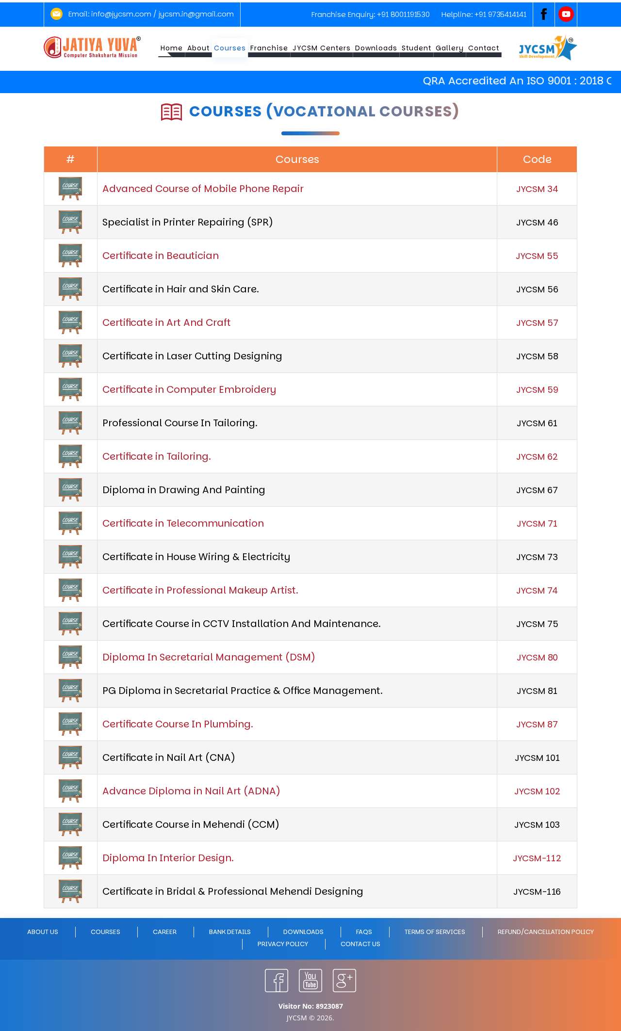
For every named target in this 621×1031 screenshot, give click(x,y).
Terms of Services (435, 931)
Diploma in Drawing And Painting (183, 490)
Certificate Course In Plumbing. (177, 724)
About (198, 48)
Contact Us (360, 944)
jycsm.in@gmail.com (196, 14)
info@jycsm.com (121, 14)
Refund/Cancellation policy (546, 931)
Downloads (376, 48)
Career (165, 931)
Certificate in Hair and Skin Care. (180, 289)
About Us (42, 931)
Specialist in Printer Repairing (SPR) (187, 222)
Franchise (269, 48)
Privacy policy (283, 944)
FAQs (364, 931)
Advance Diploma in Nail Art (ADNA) (191, 791)
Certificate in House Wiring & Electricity (196, 557)
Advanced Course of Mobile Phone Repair (203, 188)
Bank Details (230, 931)
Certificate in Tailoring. (156, 456)
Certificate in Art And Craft (166, 322)
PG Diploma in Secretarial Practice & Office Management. (242, 690)
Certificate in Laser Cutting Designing (192, 356)
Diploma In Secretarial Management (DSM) (208, 657)
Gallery (450, 48)
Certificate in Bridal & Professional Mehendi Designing (232, 891)
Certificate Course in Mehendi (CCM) (190, 824)
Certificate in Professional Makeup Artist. (200, 590)
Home (172, 48)
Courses (230, 48)
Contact (483, 48)
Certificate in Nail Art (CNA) (168, 757)
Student (416, 48)
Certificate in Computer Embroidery (189, 389)
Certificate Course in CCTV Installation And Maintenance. (241, 623)
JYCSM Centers (322, 48)
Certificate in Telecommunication (183, 523)
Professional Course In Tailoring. (180, 423)
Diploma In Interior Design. (168, 858)
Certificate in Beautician (160, 255)
